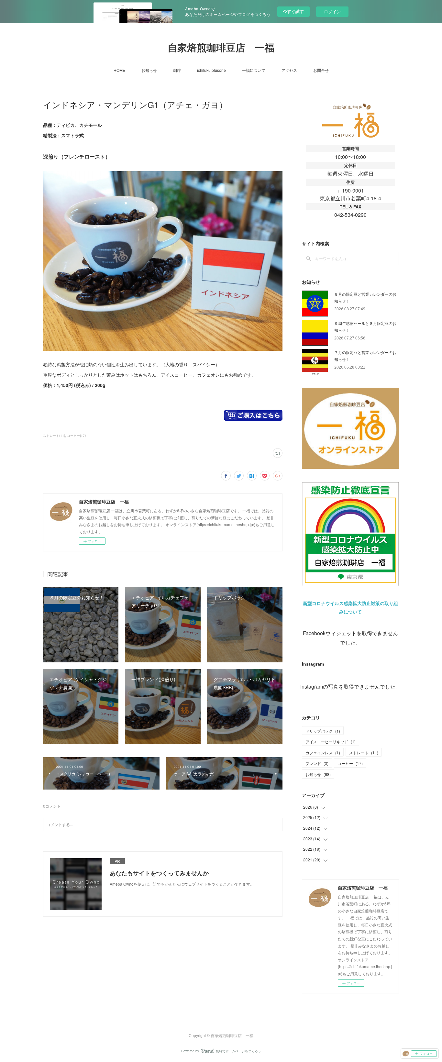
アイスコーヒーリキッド (330, 741)
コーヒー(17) (76, 435)
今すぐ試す (293, 11)
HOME (119, 70)
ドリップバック (322, 731)
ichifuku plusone (211, 70)
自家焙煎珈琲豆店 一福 (221, 47)
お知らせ (149, 70)
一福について (253, 70)
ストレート (363, 752)
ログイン (332, 11)
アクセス (289, 70)
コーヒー (350, 763)
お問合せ (321, 70)
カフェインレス (322, 752)
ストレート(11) (54, 435)
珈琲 (177, 70)
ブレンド (316, 763)
